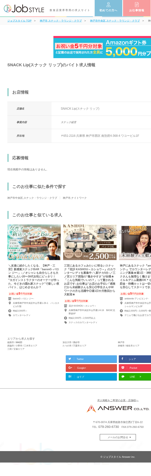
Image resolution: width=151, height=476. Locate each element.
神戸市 (121, 342)
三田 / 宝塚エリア (15, 349)
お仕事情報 (137, 10)
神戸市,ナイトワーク (75, 197)
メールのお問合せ (118, 437)
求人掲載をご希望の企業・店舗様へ (117, 400)
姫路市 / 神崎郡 (14, 342)
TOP (19, 20)
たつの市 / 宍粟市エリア (74, 345)
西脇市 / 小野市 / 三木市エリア (22, 345)
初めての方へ (108, 10)
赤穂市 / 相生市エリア (128, 345)
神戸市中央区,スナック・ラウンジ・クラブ (32, 197)
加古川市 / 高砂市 (71, 342)
